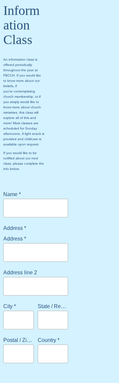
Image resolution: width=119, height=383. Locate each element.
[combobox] (47, 353)
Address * (14, 239)
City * (9, 306)
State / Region (54, 306)
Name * (12, 194)
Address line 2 (20, 272)
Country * (49, 340)
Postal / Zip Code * (25, 340)
